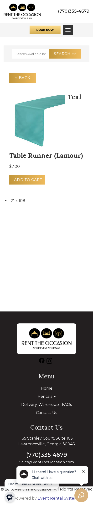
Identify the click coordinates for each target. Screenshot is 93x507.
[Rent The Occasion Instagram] (49, 362)
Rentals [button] (45, 396)
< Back (22, 78)
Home (46, 388)
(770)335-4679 (73, 11)
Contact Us (46, 412)
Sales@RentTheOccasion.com (46, 462)
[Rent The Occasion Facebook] (42, 362)
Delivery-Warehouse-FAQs (46, 404)
